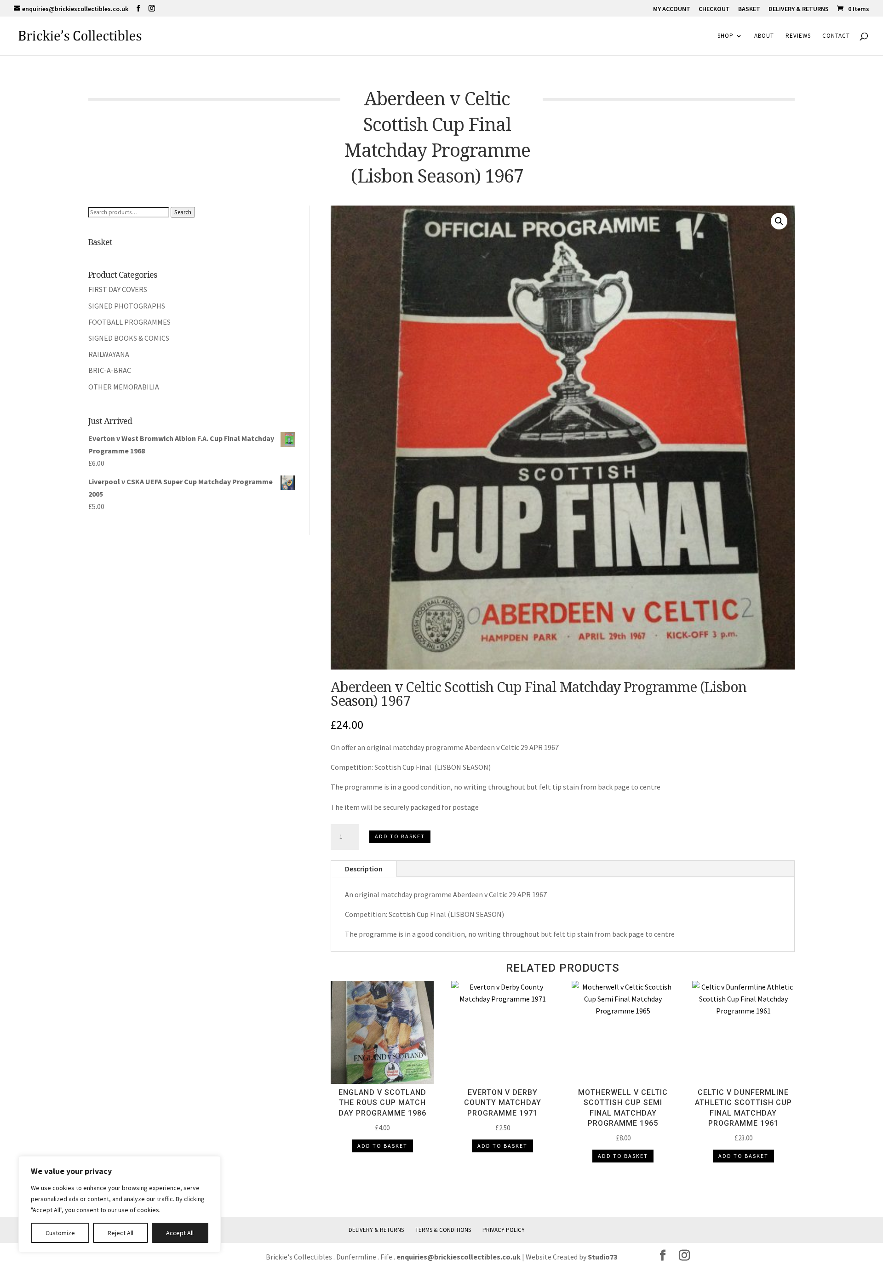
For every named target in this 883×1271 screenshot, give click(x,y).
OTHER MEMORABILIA (123, 386)
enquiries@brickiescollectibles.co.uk (459, 1256)
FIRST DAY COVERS (117, 289)
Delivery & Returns (376, 1230)
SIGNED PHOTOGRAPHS (126, 305)
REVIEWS (798, 36)
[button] (779, 221)
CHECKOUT (714, 9)
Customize (60, 1233)
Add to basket (400, 836)
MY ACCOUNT (671, 9)
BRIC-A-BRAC (109, 370)
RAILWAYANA (108, 354)
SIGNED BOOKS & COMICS (128, 338)
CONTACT (836, 36)
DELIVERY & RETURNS (798, 9)
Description (364, 868)
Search (182, 212)
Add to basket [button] (382, 1145)
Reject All (120, 1233)
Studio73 (602, 1256)
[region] (119, 1204)
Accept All (180, 1233)
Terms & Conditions (443, 1230)
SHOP (725, 36)
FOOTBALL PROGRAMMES (129, 321)
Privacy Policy (503, 1230)
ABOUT (764, 36)
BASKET (749, 9)
